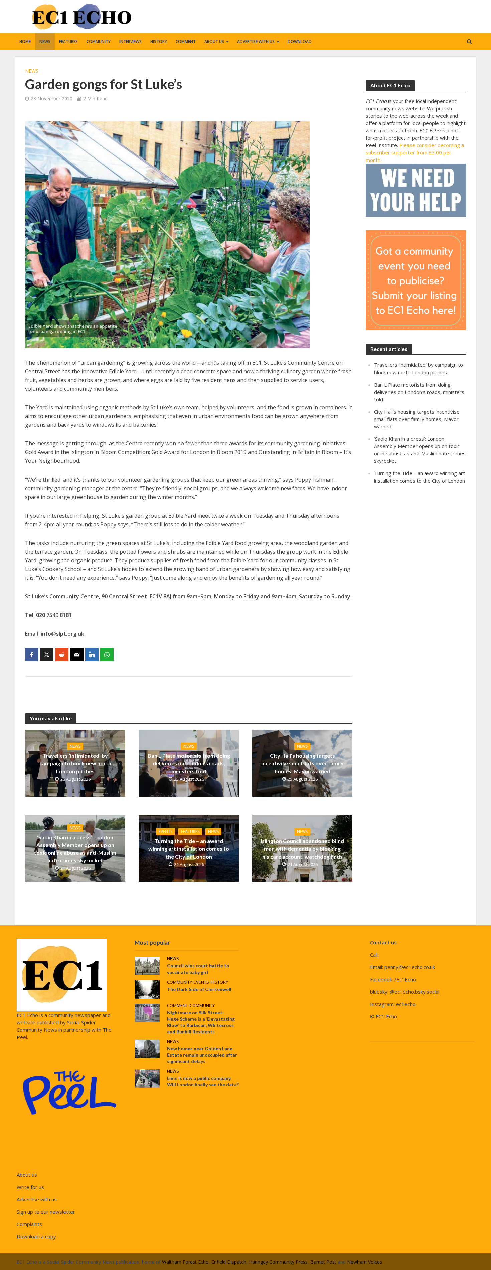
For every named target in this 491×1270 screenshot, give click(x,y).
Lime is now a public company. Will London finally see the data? (203, 1081)
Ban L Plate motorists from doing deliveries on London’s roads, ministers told (189, 763)
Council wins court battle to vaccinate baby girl (198, 969)
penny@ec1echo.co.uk (409, 967)
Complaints (29, 1224)
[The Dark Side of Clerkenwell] (147, 988)
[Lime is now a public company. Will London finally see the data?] (147, 1077)
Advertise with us (256, 41)
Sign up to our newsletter (46, 1211)
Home (25, 41)
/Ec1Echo (405, 979)
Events (165, 831)
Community (99, 41)
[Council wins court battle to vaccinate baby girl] (147, 965)
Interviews (130, 41)
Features (68, 41)
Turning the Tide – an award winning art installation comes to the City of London (188, 848)
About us (214, 41)
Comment (186, 41)
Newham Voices (364, 1262)
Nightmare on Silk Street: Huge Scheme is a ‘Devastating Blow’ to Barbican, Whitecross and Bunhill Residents (201, 1022)
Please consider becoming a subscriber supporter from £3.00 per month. (415, 152)
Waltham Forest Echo (185, 1262)
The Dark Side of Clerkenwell (199, 989)
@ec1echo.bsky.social (414, 991)
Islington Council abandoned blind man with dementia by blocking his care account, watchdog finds (302, 848)
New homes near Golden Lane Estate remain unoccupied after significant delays (202, 1055)
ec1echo (406, 1004)
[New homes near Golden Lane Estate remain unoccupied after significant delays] (147, 1048)
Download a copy (36, 1236)
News (44, 41)
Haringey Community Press (278, 1262)
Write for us (30, 1187)
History (158, 41)
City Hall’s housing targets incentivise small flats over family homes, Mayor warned (302, 763)
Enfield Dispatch (228, 1262)
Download (300, 41)
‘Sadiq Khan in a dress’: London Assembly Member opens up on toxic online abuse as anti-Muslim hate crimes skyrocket (75, 848)
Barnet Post (323, 1262)
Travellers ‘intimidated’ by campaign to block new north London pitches (75, 763)
